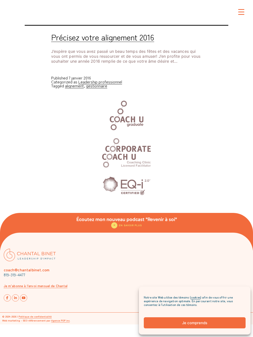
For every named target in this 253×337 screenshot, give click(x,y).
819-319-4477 (14, 275)
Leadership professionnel (100, 82)
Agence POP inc (60, 320)
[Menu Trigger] (241, 12)
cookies (195, 297)
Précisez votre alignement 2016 (102, 37)
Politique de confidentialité (35, 316)
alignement (74, 86)
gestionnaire (96, 86)
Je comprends (194, 322)
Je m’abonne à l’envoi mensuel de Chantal (35, 285)
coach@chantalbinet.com (27, 270)
